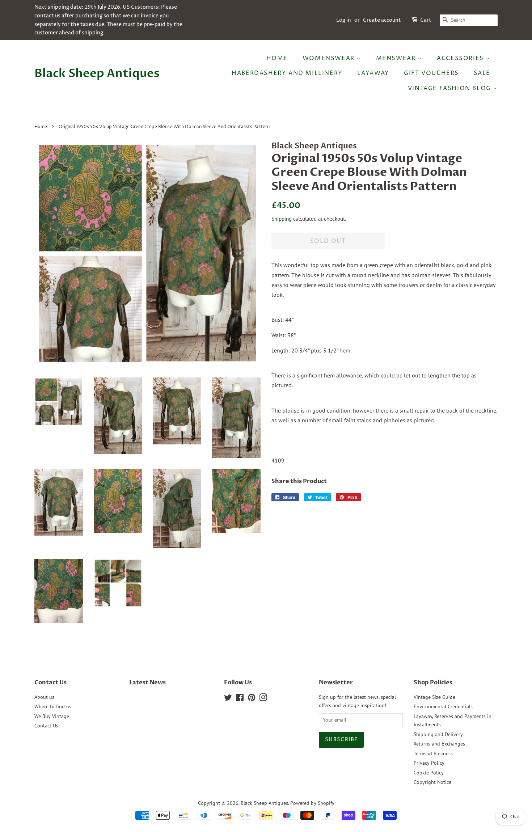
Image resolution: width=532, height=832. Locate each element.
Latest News (147, 683)
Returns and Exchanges (439, 743)
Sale (482, 73)
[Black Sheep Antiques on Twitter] (228, 699)
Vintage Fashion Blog (450, 88)
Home (277, 58)
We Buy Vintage (51, 716)
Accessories (461, 58)
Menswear (397, 58)
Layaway (373, 73)
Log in (343, 20)
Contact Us (46, 725)
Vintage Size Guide (434, 697)
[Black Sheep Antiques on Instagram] (263, 699)
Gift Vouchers (431, 73)
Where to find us (52, 706)
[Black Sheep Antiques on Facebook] (240, 699)
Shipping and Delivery (438, 734)
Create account (382, 20)
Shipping (281, 218)
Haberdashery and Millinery (287, 73)
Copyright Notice (432, 782)
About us (44, 697)
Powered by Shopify (312, 803)
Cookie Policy (429, 772)
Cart (425, 20)
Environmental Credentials (443, 706)
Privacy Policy (429, 763)
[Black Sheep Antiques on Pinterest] (252, 699)
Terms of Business (433, 753)
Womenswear (330, 58)
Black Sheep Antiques (97, 73)
